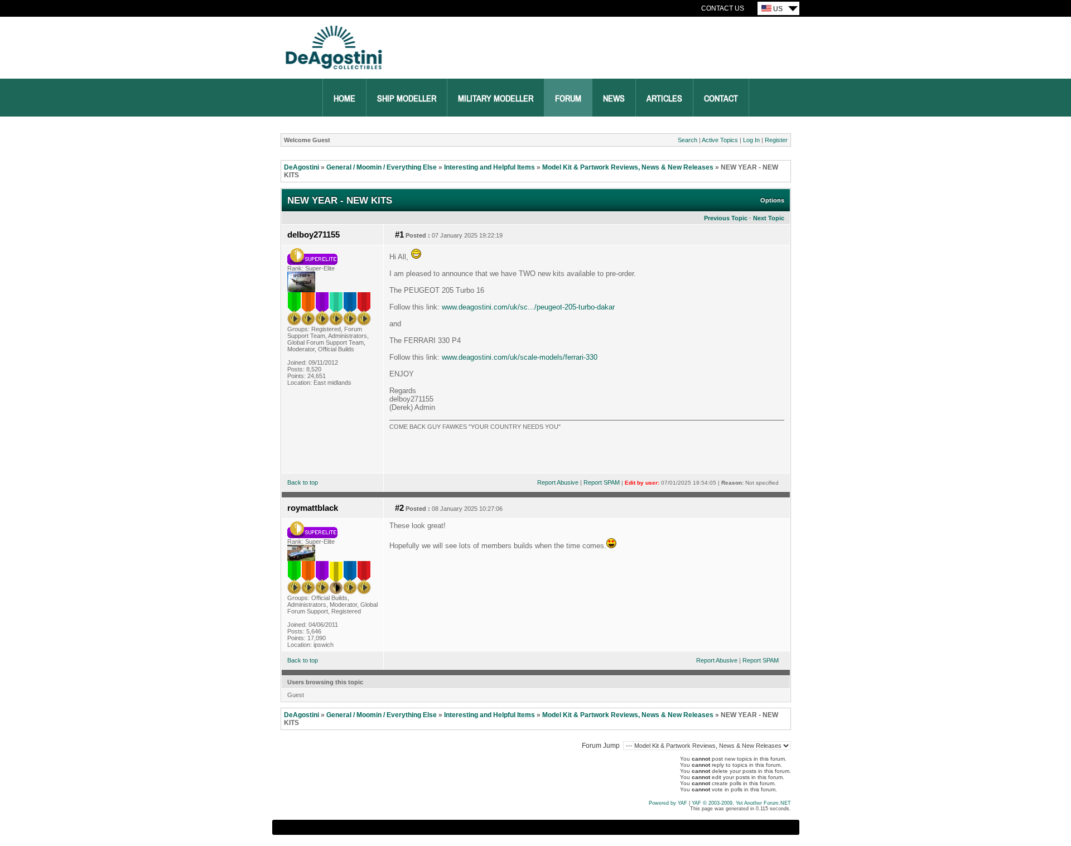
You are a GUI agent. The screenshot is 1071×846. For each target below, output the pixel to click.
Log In (751, 140)
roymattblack (312, 508)
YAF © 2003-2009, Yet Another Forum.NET (741, 803)
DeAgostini (301, 167)
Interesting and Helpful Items (489, 167)
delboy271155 (313, 234)
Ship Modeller (406, 98)
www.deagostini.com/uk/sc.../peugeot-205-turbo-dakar (528, 307)
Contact (721, 98)
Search (687, 140)
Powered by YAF (668, 803)
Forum (568, 98)
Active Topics (720, 140)
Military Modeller (495, 98)
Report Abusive (557, 482)
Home (344, 98)
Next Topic (768, 218)
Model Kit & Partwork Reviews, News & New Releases (627, 167)
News (614, 98)
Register (776, 140)
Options (772, 200)
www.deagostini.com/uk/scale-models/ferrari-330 (519, 357)
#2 (399, 508)
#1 (399, 234)
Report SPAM (601, 482)
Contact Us (722, 8)
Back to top (302, 482)
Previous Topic (725, 218)
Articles (664, 98)
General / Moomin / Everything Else (381, 167)
